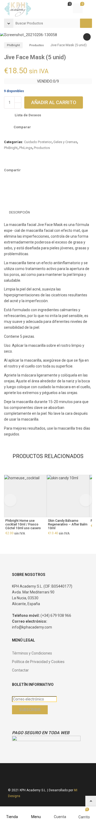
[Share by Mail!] (35, 171)
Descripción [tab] (19, 212)
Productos (36, 45)
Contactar (20, 670)
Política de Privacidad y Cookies (38, 662)
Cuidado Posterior (38, 142)
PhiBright (13, 45)
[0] (65, 9)
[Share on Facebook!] (26, 171)
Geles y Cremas (65, 142)
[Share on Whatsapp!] (62, 171)
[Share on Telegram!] (53, 171)
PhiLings (25, 148)
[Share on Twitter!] (44, 171)
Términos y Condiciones (32, 653)
